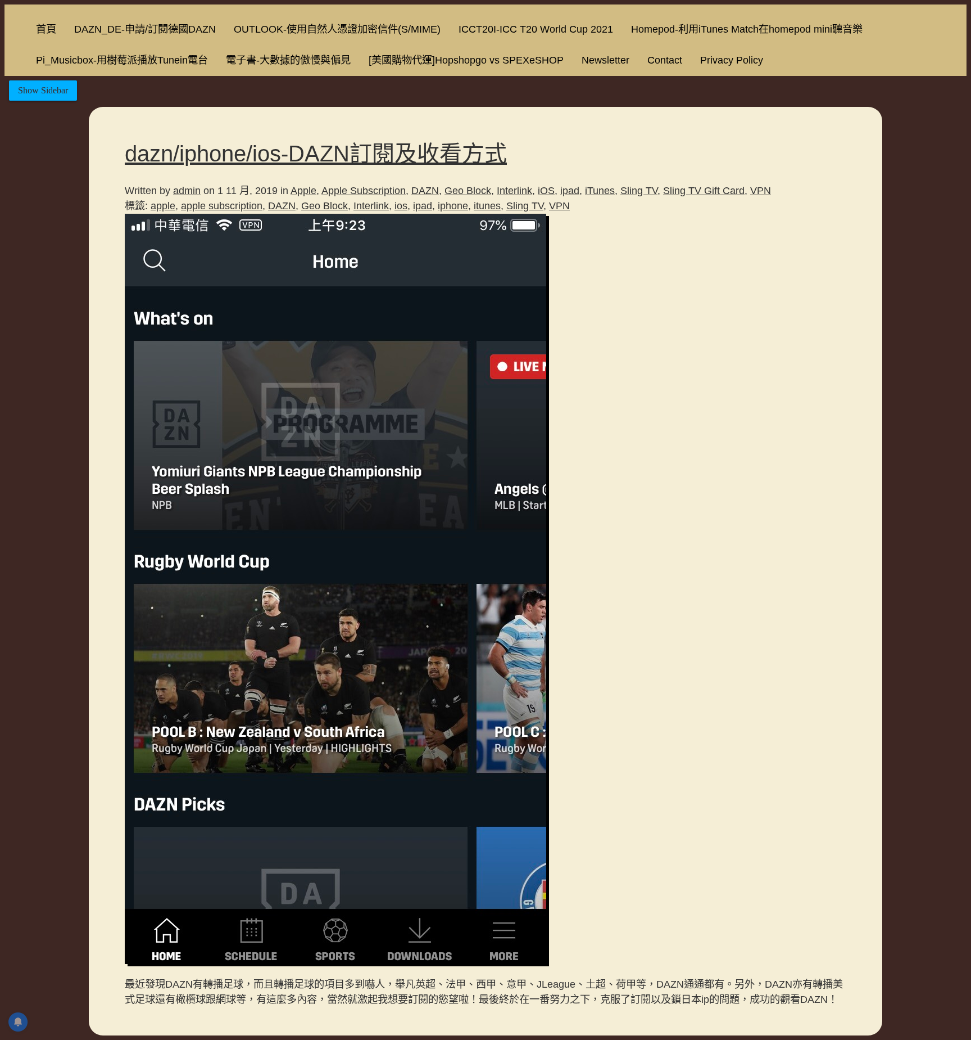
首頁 (46, 29)
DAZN (425, 190)
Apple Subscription (363, 190)
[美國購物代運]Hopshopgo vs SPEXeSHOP (466, 60)
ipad (569, 190)
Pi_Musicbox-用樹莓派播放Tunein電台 (122, 60)
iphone (453, 205)
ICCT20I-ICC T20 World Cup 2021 (536, 29)
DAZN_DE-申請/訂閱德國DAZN (145, 29)
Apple (303, 190)
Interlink (514, 190)
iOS (546, 190)
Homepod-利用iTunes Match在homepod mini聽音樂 (747, 29)
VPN (760, 190)
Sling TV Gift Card (704, 190)
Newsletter (605, 60)
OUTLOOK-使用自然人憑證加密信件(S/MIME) (337, 29)
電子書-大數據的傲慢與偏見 (288, 60)
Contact (664, 60)
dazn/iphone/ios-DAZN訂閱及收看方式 (316, 153)
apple (163, 205)
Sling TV (638, 190)
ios (400, 205)
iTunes (600, 190)
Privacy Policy (731, 60)
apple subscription (221, 205)
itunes (487, 205)
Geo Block (467, 190)
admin (187, 190)
